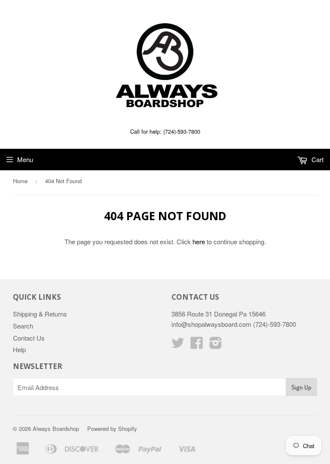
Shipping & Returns (40, 313)
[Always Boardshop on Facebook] (196, 345)
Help (19, 349)
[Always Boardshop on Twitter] (177, 345)
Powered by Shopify (112, 428)
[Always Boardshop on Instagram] (215, 345)
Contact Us (29, 337)
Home (20, 181)
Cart (317, 159)
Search (23, 325)
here (198, 241)
